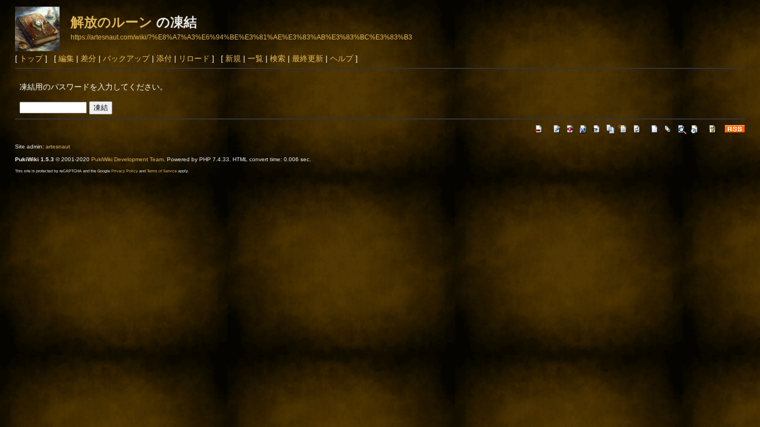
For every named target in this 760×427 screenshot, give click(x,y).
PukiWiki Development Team (127, 159)
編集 (66, 58)
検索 (277, 58)
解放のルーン (111, 21)
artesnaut (58, 146)
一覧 (255, 58)
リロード (194, 58)
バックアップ (126, 58)
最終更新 (307, 58)
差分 (88, 58)
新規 (233, 58)
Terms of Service (162, 171)
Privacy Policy (124, 171)
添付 (164, 58)
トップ (31, 58)
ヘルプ (341, 58)
